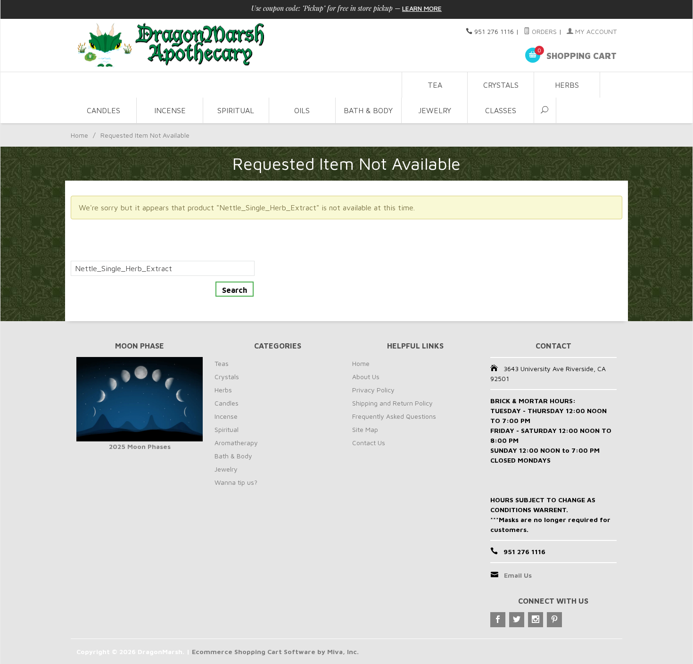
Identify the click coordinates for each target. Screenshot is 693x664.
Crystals (501, 85)
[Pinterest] (554, 619)
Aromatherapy (236, 443)
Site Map (365, 429)
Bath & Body (368, 110)
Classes (500, 110)
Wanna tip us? (235, 482)
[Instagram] (535, 619)
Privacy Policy (373, 390)
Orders (543, 31)
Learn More (422, 8)
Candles (103, 110)
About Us (366, 377)
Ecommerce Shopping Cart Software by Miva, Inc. (275, 651)
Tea (435, 85)
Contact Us (368, 443)
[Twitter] (516, 619)
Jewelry (434, 110)
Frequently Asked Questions (394, 416)
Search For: (90, 255)
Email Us (518, 575)
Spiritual (235, 110)
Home (79, 135)
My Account (595, 31)
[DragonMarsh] (236, 45)
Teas (221, 363)
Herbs (567, 85)
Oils (302, 110)
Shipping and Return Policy (392, 403)
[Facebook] (497, 619)
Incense (170, 110)
